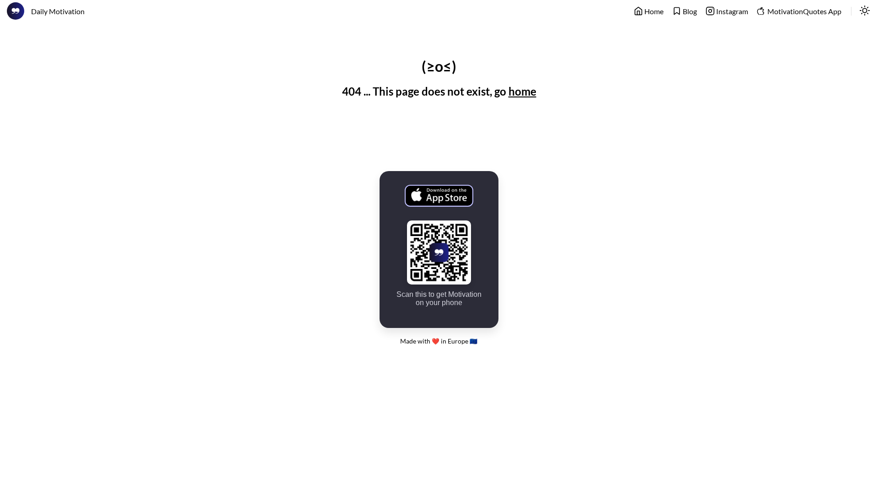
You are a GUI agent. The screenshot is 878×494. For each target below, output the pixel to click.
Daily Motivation (58, 11)
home (522, 91)
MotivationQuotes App (803, 11)
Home (653, 11)
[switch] (865, 11)
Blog (689, 11)
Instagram (731, 11)
